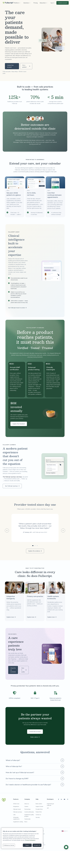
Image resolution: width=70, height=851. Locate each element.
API (48, 808)
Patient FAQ (39, 812)
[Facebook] (58, 799)
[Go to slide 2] (35, 545)
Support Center (39, 806)
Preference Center (8, 845)
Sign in (52, 3)
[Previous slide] (7, 530)
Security (38, 817)
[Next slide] (63, 530)
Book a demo (39, 803)
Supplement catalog (18, 821)
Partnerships (27, 809)
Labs (14, 814)
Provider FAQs (39, 809)
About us (26, 803)
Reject (27, 845)
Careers (26, 806)
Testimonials (27, 819)
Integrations (16, 806)
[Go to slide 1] (33, 545)
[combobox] (65, 831)
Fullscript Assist (17, 809)
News (25, 821)
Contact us (38, 814)
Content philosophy (29, 812)
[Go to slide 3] (37, 545)
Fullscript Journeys (17, 812)
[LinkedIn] (61, 799)
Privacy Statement (30, 840)
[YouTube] (64, 799)
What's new (16, 803)
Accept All (37, 845)
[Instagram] (67, 799)
